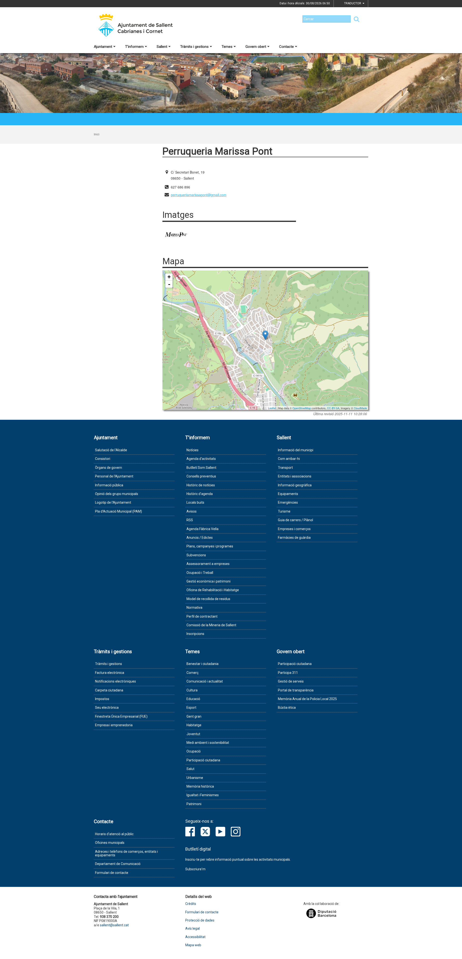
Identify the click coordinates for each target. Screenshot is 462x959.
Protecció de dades (199, 920)
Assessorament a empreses (208, 564)
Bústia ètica (287, 707)
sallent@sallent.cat (114, 925)
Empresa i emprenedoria (114, 725)
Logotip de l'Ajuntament (113, 502)
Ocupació (193, 751)
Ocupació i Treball (199, 573)
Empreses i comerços (294, 529)
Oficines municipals (109, 843)
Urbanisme (194, 778)
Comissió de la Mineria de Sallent (211, 625)
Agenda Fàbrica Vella (202, 529)
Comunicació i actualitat (204, 681)
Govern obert (255, 46)
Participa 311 (288, 673)
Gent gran (193, 716)
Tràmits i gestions (194, 46)
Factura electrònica (109, 673)
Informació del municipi (295, 450)
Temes (227, 46)
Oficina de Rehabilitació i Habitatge (212, 590)
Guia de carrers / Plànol (295, 520)
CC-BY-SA (333, 408)
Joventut (193, 734)
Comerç (192, 673)
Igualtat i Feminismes (202, 795)
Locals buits (195, 502)
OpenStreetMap (301, 408)
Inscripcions (195, 634)
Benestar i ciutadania (202, 664)
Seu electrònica (107, 707)
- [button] (169, 284)
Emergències (288, 502)
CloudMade (360, 408)
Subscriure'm (195, 869)
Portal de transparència (296, 690)
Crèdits (190, 904)
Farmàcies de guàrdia (294, 537)
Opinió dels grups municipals (116, 494)
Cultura (192, 690)
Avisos (191, 511)
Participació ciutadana (203, 760)
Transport (285, 468)
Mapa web (193, 945)
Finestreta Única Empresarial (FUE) (121, 716)
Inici (96, 134)
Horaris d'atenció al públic (114, 834)
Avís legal (192, 928)
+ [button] (169, 277)
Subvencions (196, 555)
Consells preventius (201, 476)
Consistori (102, 459)
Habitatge (193, 725)
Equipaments (288, 494)
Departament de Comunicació (118, 864)
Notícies (192, 450)
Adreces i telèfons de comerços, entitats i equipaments (126, 853)
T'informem (134, 46)
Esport (191, 707)
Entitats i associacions (294, 476)
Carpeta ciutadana (109, 690)
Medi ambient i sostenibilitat (207, 743)
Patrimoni (193, 804)
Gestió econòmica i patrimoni (208, 581)
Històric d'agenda (199, 494)
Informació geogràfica (295, 485)
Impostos (102, 699)
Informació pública (109, 485)
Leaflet (272, 408)
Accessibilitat (195, 937)
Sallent (162, 46)
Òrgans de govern (108, 468)
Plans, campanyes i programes (209, 546)
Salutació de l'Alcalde (111, 450)
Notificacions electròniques (115, 681)
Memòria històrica (200, 786)
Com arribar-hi (289, 459)
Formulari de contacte (111, 873)
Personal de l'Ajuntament (114, 476)
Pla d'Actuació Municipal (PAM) (118, 511)
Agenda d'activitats (201, 459)
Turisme (284, 511)
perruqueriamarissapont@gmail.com (198, 194)
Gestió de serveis (291, 681)
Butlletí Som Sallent (201, 468)
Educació (193, 699)
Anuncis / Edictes (199, 537)
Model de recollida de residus (208, 599)
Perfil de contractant (202, 616)
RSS (189, 520)
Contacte (286, 46)
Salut (190, 769)
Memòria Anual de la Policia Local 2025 (307, 699)
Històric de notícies (200, 485)
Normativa (194, 607)
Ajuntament (103, 46)
